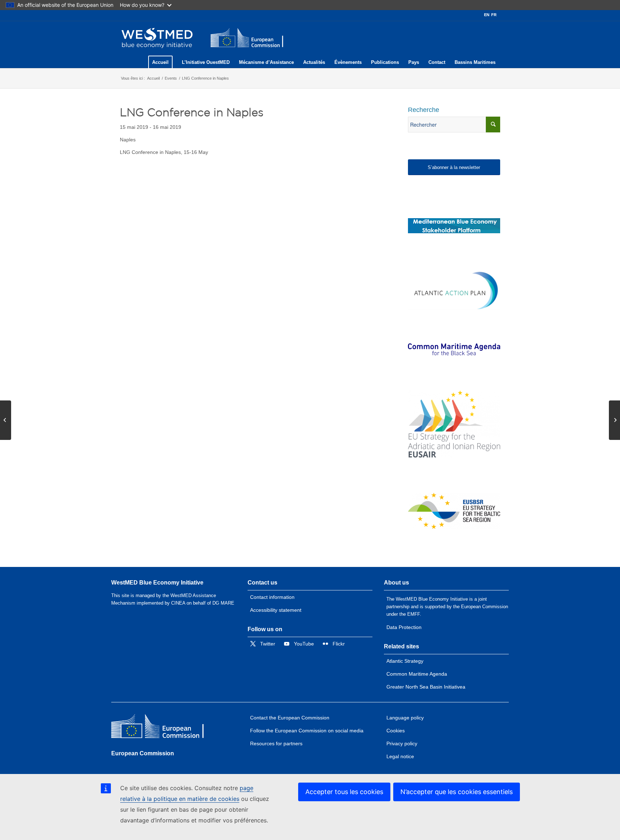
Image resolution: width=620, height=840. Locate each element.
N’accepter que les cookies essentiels (456, 792)
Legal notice (400, 756)
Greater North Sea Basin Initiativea (425, 687)
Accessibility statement (275, 610)
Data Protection (404, 627)
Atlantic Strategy (404, 661)
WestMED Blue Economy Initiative (157, 582)
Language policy (405, 718)
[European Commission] (163, 728)
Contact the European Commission (289, 718)
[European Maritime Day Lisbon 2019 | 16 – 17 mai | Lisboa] (5, 420)
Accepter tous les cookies (344, 792)
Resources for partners (276, 743)
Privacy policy (401, 743)
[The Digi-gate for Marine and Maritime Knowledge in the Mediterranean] (454, 226)
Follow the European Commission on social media (306, 730)
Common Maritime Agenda (416, 674)
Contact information (272, 597)
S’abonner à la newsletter (454, 167)
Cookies (395, 730)
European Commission (142, 753)
